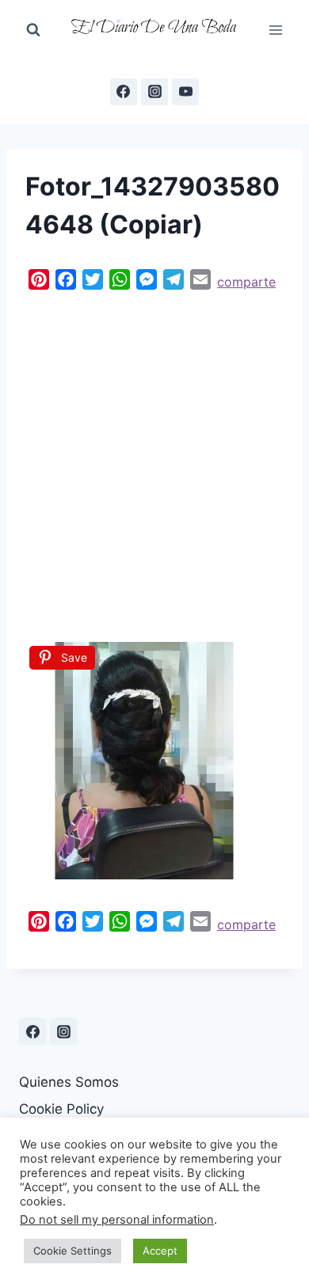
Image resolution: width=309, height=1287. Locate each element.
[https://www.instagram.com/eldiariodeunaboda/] (63, 1031)
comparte (246, 282)
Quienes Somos (69, 1082)
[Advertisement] (154, 462)
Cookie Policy (61, 1109)
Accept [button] (160, 1250)
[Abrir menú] (275, 29)
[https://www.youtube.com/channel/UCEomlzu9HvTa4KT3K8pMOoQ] (185, 91)
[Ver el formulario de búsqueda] (33, 30)
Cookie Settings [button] (72, 1250)
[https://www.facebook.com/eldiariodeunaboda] (123, 91)
